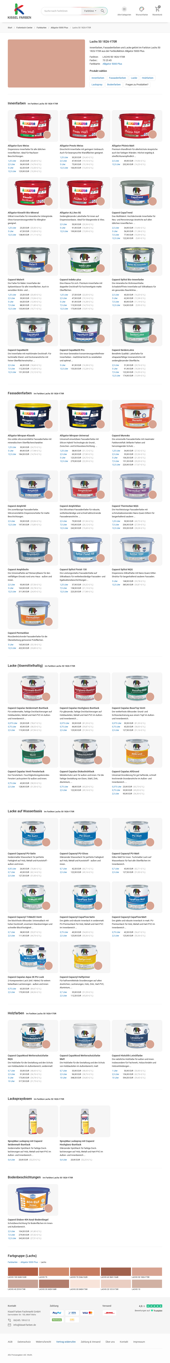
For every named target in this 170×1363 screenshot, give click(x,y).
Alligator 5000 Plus (112, 63)
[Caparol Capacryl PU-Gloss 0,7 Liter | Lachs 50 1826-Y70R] (85, 834)
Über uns (110, 1341)
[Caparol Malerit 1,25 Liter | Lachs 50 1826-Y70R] (33, 260)
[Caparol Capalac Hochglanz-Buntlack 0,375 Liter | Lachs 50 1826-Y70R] (85, 688)
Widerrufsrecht (43, 1341)
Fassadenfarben (117, 78)
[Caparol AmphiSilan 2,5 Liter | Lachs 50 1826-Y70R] (85, 486)
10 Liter (11, 1081)
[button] (124, 11)
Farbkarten (13, 1262)
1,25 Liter (12, 161)
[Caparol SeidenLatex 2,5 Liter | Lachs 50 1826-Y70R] (137, 330)
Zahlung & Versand (90, 1341)
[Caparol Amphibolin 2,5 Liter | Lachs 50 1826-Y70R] (33, 549)
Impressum (139, 1341)
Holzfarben (147, 78)
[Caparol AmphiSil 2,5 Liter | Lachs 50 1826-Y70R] (33, 486)
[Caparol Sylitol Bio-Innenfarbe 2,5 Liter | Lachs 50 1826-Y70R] (137, 260)
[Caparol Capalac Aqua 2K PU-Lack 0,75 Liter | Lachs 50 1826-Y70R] (33, 957)
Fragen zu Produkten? (137, 84)
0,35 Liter (12, 869)
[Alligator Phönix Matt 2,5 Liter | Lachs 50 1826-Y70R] (137, 126)
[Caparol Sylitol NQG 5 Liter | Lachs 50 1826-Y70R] (137, 549)
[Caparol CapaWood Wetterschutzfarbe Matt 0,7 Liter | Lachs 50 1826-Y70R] (85, 1036)
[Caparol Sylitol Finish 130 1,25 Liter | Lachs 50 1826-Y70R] (85, 549)
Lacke (134, 78)
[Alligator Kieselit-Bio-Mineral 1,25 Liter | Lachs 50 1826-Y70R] (33, 193)
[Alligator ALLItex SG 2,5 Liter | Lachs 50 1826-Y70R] (85, 193)
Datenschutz (24, 1341)
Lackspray (97, 84)
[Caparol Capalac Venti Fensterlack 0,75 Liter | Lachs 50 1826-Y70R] (33, 752)
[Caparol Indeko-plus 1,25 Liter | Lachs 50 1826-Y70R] (85, 260)
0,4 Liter (11, 1160)
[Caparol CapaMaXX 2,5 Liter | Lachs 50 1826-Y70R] (33, 330)
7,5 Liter (115, 235)
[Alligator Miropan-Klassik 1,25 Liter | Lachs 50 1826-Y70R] (33, 416)
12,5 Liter (12, 171)
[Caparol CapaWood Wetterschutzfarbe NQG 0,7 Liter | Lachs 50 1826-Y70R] (33, 1036)
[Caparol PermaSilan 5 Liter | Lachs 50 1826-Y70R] (33, 613)
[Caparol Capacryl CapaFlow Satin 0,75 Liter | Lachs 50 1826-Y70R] (85, 897)
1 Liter (115, 1071)
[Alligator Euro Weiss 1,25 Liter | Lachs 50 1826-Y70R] (33, 126)
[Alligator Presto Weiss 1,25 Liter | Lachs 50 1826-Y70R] (85, 126)
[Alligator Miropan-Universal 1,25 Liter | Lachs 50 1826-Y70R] (85, 416)
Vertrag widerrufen (66, 1341)
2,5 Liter (11, 164)
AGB (10, 1341)
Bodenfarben (114, 84)
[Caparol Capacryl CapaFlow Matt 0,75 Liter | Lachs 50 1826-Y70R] (137, 897)
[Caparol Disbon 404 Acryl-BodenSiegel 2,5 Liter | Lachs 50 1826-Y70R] (33, 1200)
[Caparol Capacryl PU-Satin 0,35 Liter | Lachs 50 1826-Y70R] (33, 834)
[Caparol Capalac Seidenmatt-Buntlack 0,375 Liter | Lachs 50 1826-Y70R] (33, 688)
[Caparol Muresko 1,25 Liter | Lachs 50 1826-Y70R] (137, 416)
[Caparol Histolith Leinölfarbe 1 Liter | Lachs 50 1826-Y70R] (137, 1036)
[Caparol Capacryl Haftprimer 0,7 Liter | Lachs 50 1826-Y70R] (85, 957)
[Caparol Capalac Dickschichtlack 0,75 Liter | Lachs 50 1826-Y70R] (85, 752)
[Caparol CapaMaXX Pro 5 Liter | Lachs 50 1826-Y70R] (85, 330)
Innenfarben (98, 78)
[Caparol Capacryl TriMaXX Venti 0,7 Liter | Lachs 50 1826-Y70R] (33, 897)
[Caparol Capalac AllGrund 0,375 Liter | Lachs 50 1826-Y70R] (137, 752)
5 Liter (10, 168)
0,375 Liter (12, 723)
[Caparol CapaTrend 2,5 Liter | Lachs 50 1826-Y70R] (137, 193)
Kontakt (12, 1305)
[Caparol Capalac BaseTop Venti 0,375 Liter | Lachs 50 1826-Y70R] (137, 688)
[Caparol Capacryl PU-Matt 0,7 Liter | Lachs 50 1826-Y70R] (137, 834)
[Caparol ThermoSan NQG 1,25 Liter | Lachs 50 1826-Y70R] (137, 486)
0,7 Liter (11, 872)
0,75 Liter (12, 727)
